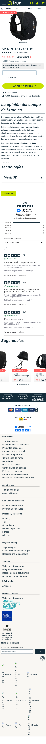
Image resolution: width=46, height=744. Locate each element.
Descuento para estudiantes (15, 573)
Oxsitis (29, 8)
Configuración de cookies (14, 468)
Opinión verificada (12, 259)
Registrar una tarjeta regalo (15, 554)
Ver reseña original (10, 275)
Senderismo (8, 525)
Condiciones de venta (12, 458)
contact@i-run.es (10, 493)
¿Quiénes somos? (11, 441)
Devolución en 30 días (23, 397)
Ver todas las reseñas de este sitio (25, 218)
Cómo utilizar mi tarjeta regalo (16, 551)
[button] (19, 72)
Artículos (6, 586)
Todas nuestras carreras (13, 598)
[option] (23, 26)
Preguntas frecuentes (12, 448)
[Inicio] (2, 8)
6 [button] (30, 386)
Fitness (5, 532)
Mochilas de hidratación (20, 8)
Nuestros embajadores (13, 505)
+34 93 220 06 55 (10, 490)
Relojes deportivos (11, 528)
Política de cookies (11, 464)
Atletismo (6, 535)
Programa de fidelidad (12, 569)
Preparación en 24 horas (7, 397)
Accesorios (10, 8)
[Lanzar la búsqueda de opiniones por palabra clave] (43, 248)
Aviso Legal (7, 461)
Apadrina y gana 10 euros (14, 576)
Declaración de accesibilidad (15, 474)
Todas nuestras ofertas (13, 566)
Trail (4, 522)
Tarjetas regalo (9, 547)
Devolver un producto (12, 454)
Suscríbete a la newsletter (12, 648)
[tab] (23, 178)
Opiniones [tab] (8, 193)
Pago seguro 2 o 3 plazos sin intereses (38, 398)
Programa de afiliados (12, 509)
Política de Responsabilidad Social (18, 478)
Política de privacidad (12, 471)
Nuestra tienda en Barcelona (15, 445)
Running (6, 518)
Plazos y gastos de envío (14, 451)
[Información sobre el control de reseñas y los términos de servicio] (36, 214)
